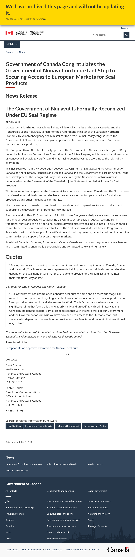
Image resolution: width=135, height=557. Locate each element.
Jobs (8, 501)
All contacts (11, 490)
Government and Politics (95, 426)
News (22, 52)
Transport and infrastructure (61, 526)
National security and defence (62, 507)
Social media (12, 549)
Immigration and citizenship (20, 507)
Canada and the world (58, 532)
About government (97, 490)
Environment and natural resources (64, 501)
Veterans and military (99, 513)
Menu (10, 44)
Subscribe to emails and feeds (62, 464)
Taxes (8, 538)
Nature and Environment (68, 426)
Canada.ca (11, 52)
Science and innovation (99, 501)
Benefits (10, 526)
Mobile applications (31, 549)
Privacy (95, 549)
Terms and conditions (77, 549)
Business (10, 520)
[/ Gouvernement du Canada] (25, 33)
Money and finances (57, 538)
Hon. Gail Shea (14, 426)
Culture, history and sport (60, 513)
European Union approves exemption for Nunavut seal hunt (42, 348)
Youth (91, 520)
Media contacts (95, 464)
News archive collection (17, 470)
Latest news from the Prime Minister (24, 464)
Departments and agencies (60, 490)
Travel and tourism (15, 513)
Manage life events (97, 526)
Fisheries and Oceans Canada (38, 426)
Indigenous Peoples (98, 507)
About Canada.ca (53, 549)
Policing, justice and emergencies (63, 520)
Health (9, 532)
